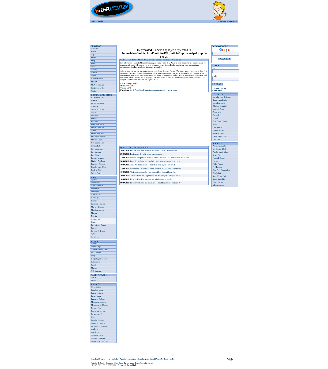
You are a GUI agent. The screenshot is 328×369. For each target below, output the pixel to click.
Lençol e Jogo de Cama (221, 97)
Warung (215, 161)
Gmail (93, 76)
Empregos (95, 192)
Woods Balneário (219, 158)
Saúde (93, 234)
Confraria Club (218, 173)
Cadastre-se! (217, 90)
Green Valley (217, 155)
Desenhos (94, 115)
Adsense (94, 244)
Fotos (93, 64)
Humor (93, 201)
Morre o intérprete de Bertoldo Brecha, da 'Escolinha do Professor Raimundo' (159, 158)
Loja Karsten (217, 127)
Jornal (93, 265)
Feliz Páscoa (96, 296)
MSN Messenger (97, 85)
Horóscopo (95, 198)
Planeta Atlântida (219, 146)
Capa (93, 21)
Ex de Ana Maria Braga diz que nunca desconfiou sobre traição (153, 90)
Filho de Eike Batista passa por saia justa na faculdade (151, 179)
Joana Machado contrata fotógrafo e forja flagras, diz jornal (152, 165)
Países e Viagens (97, 158)
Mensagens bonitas (98, 137)
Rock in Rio (96, 170)
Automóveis (95, 183)
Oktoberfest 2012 (219, 149)
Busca (93, 51)
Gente (93, 222)
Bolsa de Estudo (97, 103)
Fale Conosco (96, 253)
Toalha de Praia (218, 130)
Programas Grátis (97, 88)
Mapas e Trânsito (97, 207)
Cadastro (94, 48)
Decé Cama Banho (220, 121)
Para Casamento (97, 149)
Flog (93, 61)
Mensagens (132, 359)
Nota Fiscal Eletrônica (99, 341)
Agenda (94, 180)
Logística (94, 329)
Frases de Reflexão (98, 299)
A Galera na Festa (97, 97)
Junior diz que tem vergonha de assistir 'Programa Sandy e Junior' (155, 176)
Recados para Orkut (98, 167)
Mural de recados (97, 210)
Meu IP (94, 82)
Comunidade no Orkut (99, 250)
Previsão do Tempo (98, 225)
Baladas (94, 100)
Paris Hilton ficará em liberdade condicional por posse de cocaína (155, 161)
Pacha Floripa (218, 164)
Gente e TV (95, 195)
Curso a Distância (98, 338)
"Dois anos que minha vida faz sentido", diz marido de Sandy (153, 172)
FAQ (93, 256)
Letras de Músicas (98, 204)
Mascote (94, 268)
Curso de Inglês (97, 335)
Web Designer (96, 271)
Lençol (215, 118)
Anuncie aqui (96, 247)
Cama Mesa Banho (220, 100)
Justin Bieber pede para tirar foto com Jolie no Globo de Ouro (153, 150)
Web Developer (162, 359)
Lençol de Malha (219, 103)
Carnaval (94, 106)
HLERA (94, 359)
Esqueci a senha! (219, 88)
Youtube (94, 91)
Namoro (94, 73)
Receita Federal (97, 79)
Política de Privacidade (127, 365)
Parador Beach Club (220, 152)
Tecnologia (95, 237)
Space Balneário (219, 179)
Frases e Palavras (97, 128)
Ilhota (93, 280)
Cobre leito (217, 112)
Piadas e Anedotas (98, 161)
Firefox (94, 57)
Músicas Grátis (96, 140)
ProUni (94, 228)
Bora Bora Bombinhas (221, 170)
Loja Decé (216, 139)
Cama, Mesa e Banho (221, 136)
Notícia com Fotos (98, 143)
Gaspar (93, 131)
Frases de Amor (97, 293)
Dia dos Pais (96, 308)
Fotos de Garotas (97, 125)
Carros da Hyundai (98, 323)
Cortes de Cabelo (97, 109)
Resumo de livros (98, 231)
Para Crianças (96, 152)
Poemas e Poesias (98, 164)
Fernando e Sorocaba (99, 326)
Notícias (100, 21)
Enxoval (94, 119)
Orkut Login (96, 287)
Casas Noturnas (97, 186)
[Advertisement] (164, 32)
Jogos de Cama (218, 109)
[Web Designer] (230, 359)
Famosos (94, 122)
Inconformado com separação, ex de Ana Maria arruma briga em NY (156, 183)
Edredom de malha (220, 106)
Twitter (93, 70)
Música (94, 213)
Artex (215, 124)
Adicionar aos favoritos (227, 21)
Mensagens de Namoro (99, 305)
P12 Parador (217, 167)
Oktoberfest (95, 146)
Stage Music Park (219, 176)
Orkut (93, 67)
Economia (95, 189)
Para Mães (95, 155)
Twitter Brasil (96, 173)
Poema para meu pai (98, 311)
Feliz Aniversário (97, 314)
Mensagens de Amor (98, 302)
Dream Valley (218, 182)
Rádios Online (218, 185)
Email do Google (97, 290)
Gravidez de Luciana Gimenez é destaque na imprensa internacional (155, 168)
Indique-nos (95, 262)
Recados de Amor (97, 320)
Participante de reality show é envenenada (146, 154)
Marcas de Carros (97, 134)
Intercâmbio (95, 332)
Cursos (93, 112)
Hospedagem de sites (99, 259)
